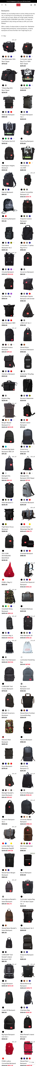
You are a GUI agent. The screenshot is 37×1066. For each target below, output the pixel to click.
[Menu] (2, 5)
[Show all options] (13, 56)
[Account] (31, 5)
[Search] (6, 5)
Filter (4, 36)
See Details (27, 1)
